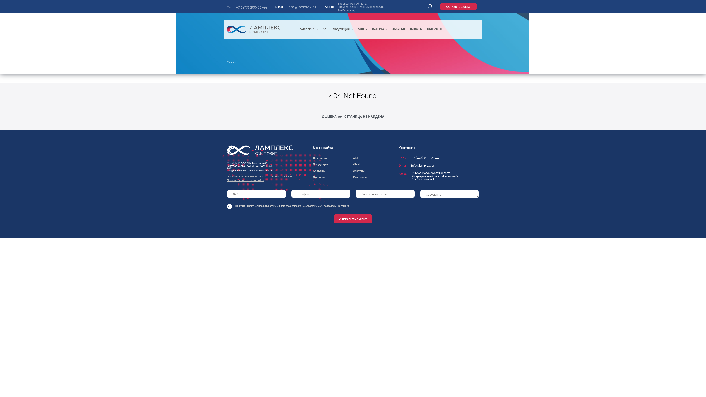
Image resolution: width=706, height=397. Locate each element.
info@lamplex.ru (301, 6)
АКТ (356, 158)
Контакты (360, 177)
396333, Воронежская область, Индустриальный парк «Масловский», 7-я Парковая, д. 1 (435, 176)
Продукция (320, 164)
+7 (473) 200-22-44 (251, 7)
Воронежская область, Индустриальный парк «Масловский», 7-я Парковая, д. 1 (361, 7)
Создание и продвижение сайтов (245, 171)
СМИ (356, 164)
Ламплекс (320, 158)
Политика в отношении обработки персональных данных (261, 176)
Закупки (359, 171)
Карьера (319, 171)
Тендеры (319, 177)
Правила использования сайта (245, 180)
